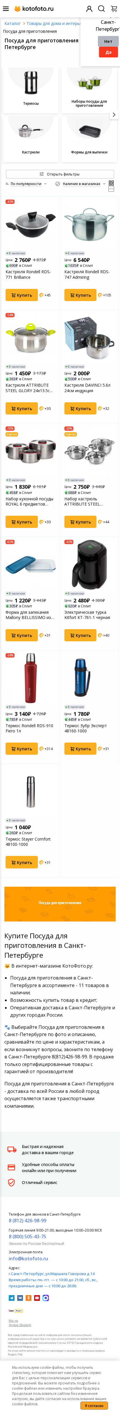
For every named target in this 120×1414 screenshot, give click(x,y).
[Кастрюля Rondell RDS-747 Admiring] (89, 225)
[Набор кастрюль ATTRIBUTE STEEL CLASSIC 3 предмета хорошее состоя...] (89, 451)
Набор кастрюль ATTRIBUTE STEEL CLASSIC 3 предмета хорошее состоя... (84, 501)
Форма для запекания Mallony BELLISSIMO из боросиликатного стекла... (28, 615)
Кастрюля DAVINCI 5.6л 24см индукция (87, 388)
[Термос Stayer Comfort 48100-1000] (31, 792)
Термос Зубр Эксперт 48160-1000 (85, 728)
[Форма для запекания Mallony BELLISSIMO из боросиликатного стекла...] (31, 565)
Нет (108, 41)
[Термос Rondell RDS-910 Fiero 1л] (31, 678)
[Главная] (12, 23)
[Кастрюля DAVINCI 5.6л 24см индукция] (89, 338)
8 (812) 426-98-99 (27, 1220)
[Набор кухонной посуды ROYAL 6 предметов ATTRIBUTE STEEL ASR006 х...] (31, 451)
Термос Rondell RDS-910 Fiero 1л (29, 728)
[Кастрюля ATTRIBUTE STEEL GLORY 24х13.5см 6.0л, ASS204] (31, 338)
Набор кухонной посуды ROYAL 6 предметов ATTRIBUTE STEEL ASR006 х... (29, 501)
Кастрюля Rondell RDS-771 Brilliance (28, 274)
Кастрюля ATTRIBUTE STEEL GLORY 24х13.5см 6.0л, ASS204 (29, 388)
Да (108, 52)
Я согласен (94, 1405)
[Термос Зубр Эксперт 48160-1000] (89, 678)
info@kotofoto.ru (28, 1258)
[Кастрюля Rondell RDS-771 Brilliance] (31, 225)
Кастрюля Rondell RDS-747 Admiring (87, 274)
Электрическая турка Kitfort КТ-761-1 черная (87, 615)
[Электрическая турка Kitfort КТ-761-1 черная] (89, 565)
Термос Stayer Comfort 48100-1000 (28, 842)
